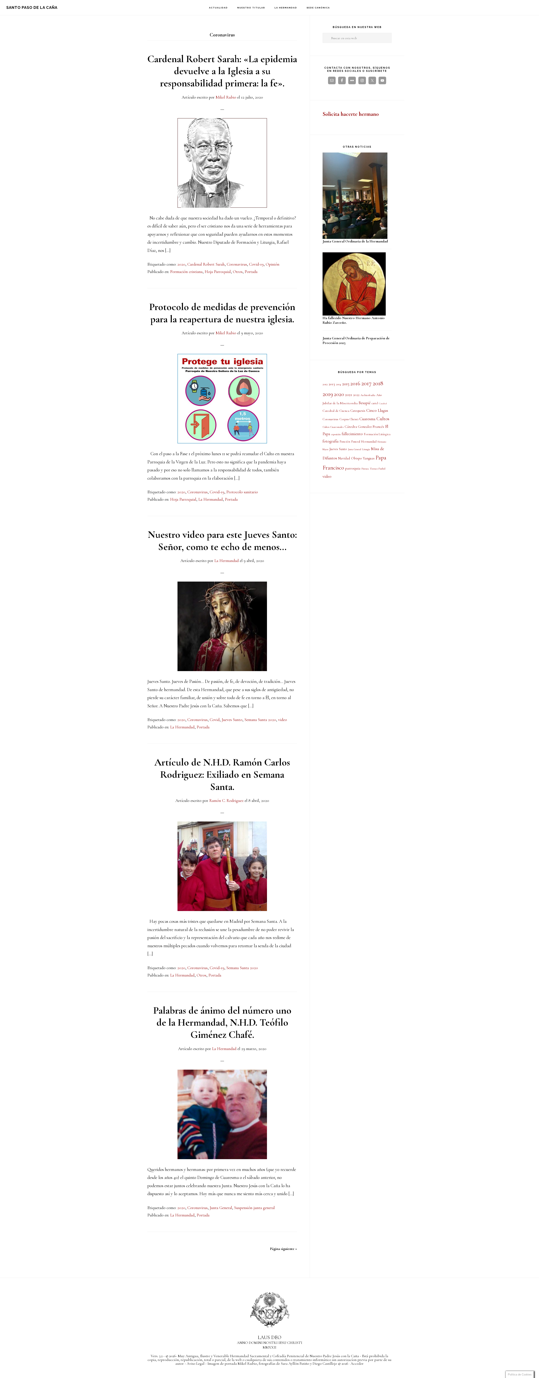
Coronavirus (237, 264)
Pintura (365, 468)
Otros (238, 271)
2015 (345, 384)
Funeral (355, 441)
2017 (366, 383)
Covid (215, 719)
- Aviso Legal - (195, 1363)
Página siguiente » (283, 1248)
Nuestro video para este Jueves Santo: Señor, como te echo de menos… (222, 540)
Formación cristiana (186, 271)
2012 (325, 384)
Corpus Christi (348, 419)
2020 (181, 264)
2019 (328, 394)
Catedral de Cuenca (336, 411)
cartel (375, 403)
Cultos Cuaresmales (333, 427)
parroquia (352, 468)
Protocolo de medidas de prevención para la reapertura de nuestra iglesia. (222, 313)
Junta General (221, 1207)
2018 (378, 383)
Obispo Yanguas (363, 458)
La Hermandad (210, 499)
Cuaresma (367, 418)
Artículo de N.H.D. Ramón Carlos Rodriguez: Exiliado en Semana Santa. (222, 774)
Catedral (383, 403)
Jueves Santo (232, 719)
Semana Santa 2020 (260, 719)
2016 (355, 383)
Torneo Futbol (377, 468)
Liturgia (366, 449)
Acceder (357, 1363)
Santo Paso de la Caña (31, 7)
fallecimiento (352, 433)
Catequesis (357, 411)
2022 (356, 395)
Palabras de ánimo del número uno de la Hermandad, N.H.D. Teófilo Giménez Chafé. (222, 1022)
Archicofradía (367, 395)
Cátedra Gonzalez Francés (364, 426)
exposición (336, 434)
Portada (251, 271)
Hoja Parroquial (218, 271)
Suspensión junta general (254, 1207)
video (282, 719)
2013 (332, 384)
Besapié (365, 402)
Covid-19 (256, 264)
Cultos (382, 419)
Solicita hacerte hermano (351, 114)
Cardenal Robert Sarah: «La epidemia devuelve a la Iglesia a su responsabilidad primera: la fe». (222, 71)
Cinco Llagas (377, 410)
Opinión (272, 264)
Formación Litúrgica (377, 434)
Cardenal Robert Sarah (206, 264)
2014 (338, 384)
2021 (348, 394)
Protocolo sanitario (242, 492)
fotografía (331, 441)
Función (345, 441)
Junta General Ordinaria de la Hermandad (355, 241)
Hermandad (368, 441)
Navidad (344, 458)
